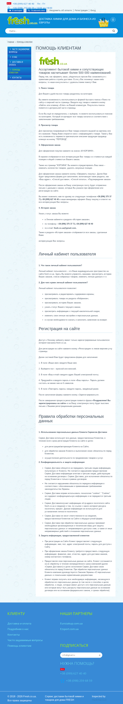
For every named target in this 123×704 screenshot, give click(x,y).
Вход (93, 10)
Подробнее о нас (18, 629)
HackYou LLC (99, 700)
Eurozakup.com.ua (71, 623)
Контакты (16, 77)
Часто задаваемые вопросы (19, 50)
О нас (14, 57)
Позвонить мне (38, 10)
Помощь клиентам (14, 71)
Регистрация (81, 10)
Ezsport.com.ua (69, 629)
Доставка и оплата (16, 63)
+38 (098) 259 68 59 (79, 681)
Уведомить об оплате (60, 10)
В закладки (17, 10)
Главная (11, 42)
